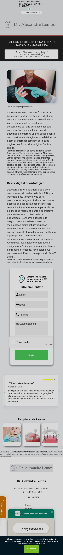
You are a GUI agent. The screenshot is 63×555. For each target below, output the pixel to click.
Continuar (31, 549)
